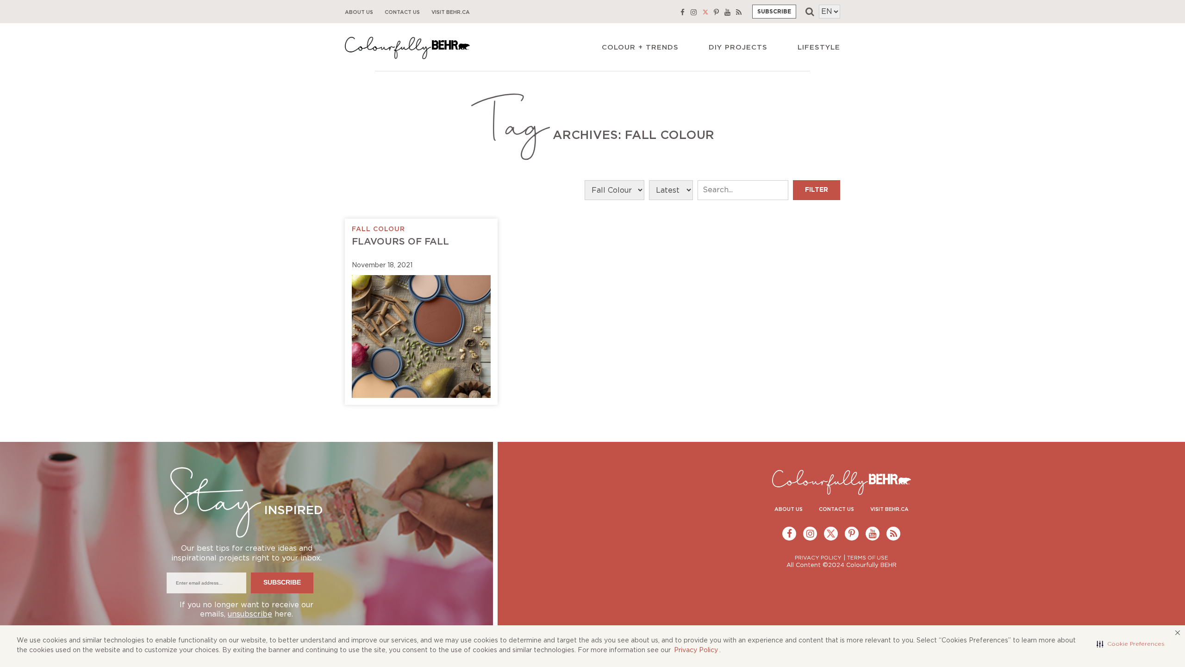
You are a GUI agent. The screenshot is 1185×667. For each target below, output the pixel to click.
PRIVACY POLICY (818, 557)
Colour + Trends (640, 47)
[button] (1130, 643)
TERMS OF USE (867, 557)
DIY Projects (738, 47)
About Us (359, 12)
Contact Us (402, 12)
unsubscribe (250, 614)
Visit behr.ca (450, 12)
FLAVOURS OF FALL (400, 241)
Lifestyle (819, 47)
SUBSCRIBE (774, 11)
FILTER (816, 190)
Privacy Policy (696, 650)
